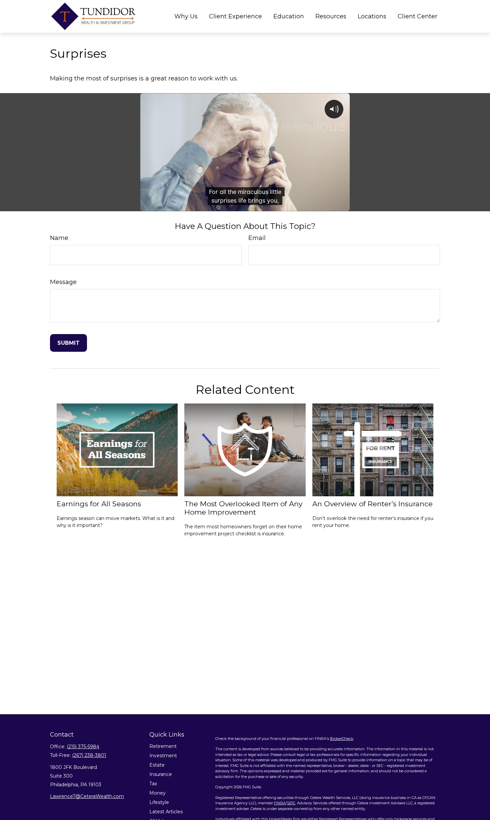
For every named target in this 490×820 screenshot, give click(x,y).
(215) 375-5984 (83, 747)
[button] (186, 16)
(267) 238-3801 (89, 755)
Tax (153, 784)
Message (63, 282)
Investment (163, 756)
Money (157, 793)
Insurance (160, 774)
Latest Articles (166, 812)
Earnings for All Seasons (99, 504)
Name (59, 238)
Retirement (163, 746)
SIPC (291, 803)
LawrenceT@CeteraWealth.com (87, 796)
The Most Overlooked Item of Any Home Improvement (243, 508)
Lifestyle (159, 802)
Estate (157, 765)
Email (257, 238)
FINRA (280, 803)
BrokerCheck (341, 738)
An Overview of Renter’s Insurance (372, 504)
